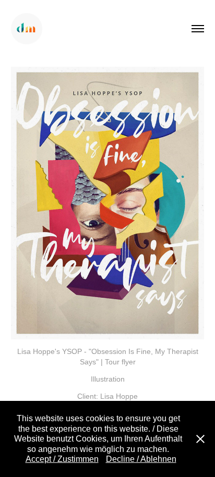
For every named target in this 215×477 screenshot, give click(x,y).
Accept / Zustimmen (62, 459)
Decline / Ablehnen (141, 459)
